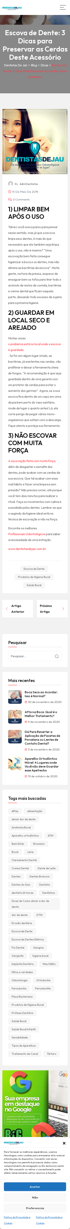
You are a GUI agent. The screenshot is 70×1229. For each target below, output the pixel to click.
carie (30, 852)
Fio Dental (18, 947)
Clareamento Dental (24, 860)
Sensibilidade (20, 1037)
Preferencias (35, 1208)
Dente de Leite (47, 868)
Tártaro (51, 1054)
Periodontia (19, 988)
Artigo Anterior (17, 609)
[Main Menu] (63, 7)
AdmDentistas (29, 184)
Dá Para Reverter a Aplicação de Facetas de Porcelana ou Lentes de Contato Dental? (42, 737)
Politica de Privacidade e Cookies (17, 1220)
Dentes (16, 876)
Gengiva (38, 947)
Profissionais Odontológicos (26, 534)
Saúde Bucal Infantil (24, 1029)
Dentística (48, 893)
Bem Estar (18, 844)
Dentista (44, 884)
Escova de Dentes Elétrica (28, 939)
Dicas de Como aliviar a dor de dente (30, 904)
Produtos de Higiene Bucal (34, 577)
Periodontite (43, 988)
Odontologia (19, 980)
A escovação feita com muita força (31, 461)
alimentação (34, 811)
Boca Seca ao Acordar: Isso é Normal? (41, 694)
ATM (50, 835)
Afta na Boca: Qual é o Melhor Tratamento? (41, 714)
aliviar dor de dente (24, 819)
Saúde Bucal (34, 585)
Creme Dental (20, 868)
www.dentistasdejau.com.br (27, 549)
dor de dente (20, 915)
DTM (39, 915)
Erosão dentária (22, 923)
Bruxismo (39, 844)
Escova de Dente (34, 569)
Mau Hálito (49, 964)
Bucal (15, 852)
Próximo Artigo (46, 609)
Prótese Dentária (22, 1013)
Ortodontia (43, 980)
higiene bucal (40, 956)
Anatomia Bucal (21, 827)
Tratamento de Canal (25, 1054)
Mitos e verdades (22, 972)
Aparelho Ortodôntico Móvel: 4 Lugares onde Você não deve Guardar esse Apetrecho (42, 764)
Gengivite (18, 956)
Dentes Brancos (40, 876)
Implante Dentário (23, 964)
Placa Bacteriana (22, 996)
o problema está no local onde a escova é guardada (34, 347)
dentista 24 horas (22, 893)
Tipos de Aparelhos (24, 1045)
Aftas (15, 811)
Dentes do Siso (21, 884)
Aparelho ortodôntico (25, 835)
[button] (64, 1143)
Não (35, 1197)
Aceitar (35, 1187)
